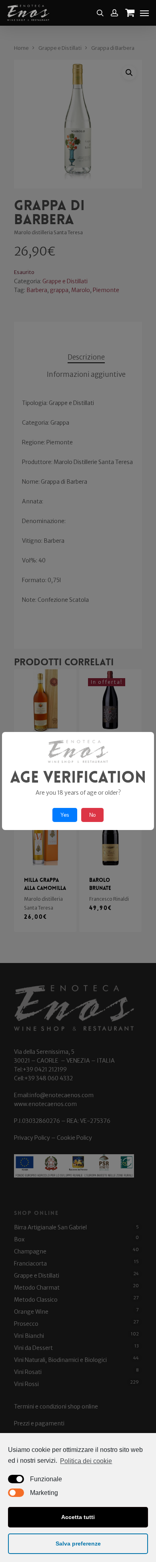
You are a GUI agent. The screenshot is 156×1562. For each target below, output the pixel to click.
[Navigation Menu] (144, 13)
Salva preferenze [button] (78, 1543)
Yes (64, 815)
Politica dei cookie (86, 1461)
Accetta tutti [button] (78, 1517)
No (92, 815)
